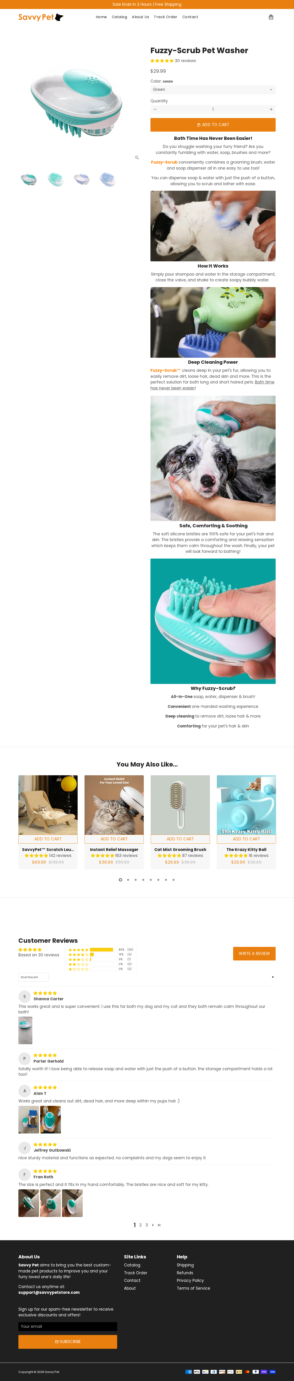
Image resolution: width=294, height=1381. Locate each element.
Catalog (119, 17)
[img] (45, 993)
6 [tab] (158, 880)
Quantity (159, 101)
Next (137, 101)
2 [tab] (128, 880)
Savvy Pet (52, 1372)
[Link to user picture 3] (72, 1203)
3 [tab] (136, 880)
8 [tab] (173, 880)
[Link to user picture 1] (25, 1030)
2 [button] (140, 1225)
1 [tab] (120, 880)
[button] (162, 60)
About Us (140, 17)
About (130, 1288)
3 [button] (146, 1225)
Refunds (185, 1273)
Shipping (185, 1265)
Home (101, 17)
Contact (190, 17)
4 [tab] (143, 880)
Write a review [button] (254, 953)
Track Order (166, 17)
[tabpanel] (48, 822)
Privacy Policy (190, 1280)
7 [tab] (166, 880)
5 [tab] (151, 880)
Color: (161, 81)
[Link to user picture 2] (50, 1119)
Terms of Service (193, 1288)
